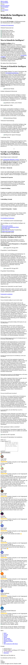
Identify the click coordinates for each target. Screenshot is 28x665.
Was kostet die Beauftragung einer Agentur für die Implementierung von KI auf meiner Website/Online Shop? (14, 338)
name (2, 439)
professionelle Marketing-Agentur (11, 159)
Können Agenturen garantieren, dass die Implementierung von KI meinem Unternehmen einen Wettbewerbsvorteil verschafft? (14, 375)
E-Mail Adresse (4, 441)
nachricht (3, 451)
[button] (14, 4)
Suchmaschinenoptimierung (12, 72)
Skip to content (4, 1)
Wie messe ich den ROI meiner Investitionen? (9, 393)
